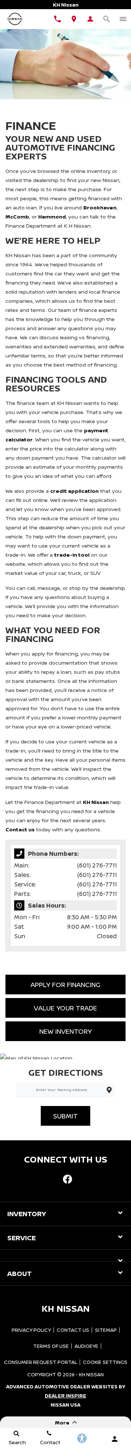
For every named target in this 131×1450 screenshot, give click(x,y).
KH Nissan (96, 802)
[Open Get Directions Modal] (74, 19)
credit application (74, 490)
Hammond (52, 216)
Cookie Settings (105, 1362)
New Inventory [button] (65, 1031)
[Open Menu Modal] (123, 19)
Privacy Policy (31, 1330)
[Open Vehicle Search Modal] (106, 19)
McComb (17, 216)
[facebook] (67, 1179)
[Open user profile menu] (90, 19)
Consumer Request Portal (40, 1362)
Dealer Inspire (65, 1395)
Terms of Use (51, 1346)
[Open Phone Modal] (57, 19)
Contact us (20, 829)
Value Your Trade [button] (65, 1008)
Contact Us (73, 1330)
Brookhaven (99, 207)
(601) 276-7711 (97, 865)
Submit (65, 1115)
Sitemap (106, 1330)
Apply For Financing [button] (65, 984)
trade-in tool (72, 554)
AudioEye (86, 1346)
